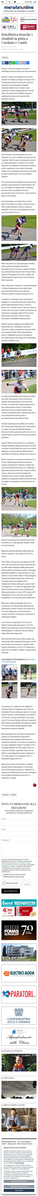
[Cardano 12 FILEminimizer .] (28, 690)
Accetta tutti (19, 1190)
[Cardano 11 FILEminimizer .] (9, 690)
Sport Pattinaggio (8, 47)
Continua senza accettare (19, 1181)
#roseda (5, 795)
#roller (13, 795)
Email (3, 829)
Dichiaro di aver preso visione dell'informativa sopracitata (14, 875)
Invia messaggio (11, 891)
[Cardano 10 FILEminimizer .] (28, 672)
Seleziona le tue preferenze (19, 1186)
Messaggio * (5, 840)
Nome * (4, 819)
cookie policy (19, 1163)
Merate (5, 57)
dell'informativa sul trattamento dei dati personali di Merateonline (16, 864)
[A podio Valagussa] (9, 672)
